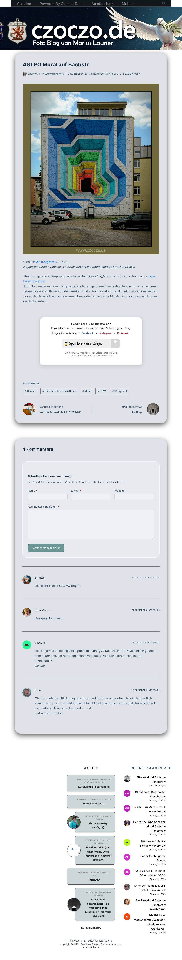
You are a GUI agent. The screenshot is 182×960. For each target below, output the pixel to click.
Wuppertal (119, 391)
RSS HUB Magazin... (91, 927)
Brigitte (40, 577)
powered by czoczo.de (59, 4)
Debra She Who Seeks (147, 822)
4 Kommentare (131, 74)
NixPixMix (155, 915)
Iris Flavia (147, 841)
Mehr (126, 4)
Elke (38, 690)
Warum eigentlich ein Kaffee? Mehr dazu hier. (91, 356)
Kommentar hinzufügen (43, 506)
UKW (102, 391)
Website (119, 490)
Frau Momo (42, 610)
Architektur (75, 74)
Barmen (30, 391)
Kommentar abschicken (46, 548)
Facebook (87, 333)
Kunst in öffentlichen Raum (102, 74)
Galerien (24, 4)
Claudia (40, 642)
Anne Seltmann (144, 885)
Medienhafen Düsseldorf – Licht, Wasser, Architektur (150, 924)
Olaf (142, 856)
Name (32, 490)
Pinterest (122, 333)
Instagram (105, 333)
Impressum (75, 940)
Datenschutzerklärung (100, 940)
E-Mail (76, 490)
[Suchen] (163, 3)
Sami (139, 900)
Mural (86, 391)
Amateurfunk (102, 4)
